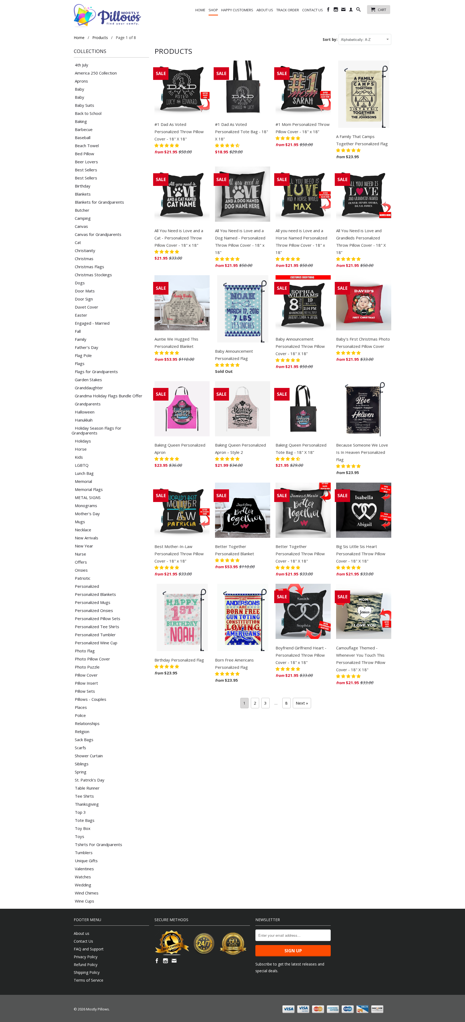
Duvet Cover (86, 307)
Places (81, 707)
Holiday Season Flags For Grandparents (96, 430)
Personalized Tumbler (95, 634)
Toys (79, 836)
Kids (79, 457)
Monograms (86, 505)
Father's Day (86, 347)
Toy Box (82, 828)
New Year (84, 546)
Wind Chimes (86, 893)
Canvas (81, 226)
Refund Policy (85, 964)
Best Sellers (86, 169)
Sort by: (331, 39)
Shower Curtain (89, 755)
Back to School (88, 113)
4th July (81, 65)
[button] (167, 145)
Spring (80, 772)
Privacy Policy (85, 956)
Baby (79, 89)
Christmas (84, 258)
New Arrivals (86, 537)
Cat (78, 242)
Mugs (80, 521)
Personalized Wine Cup (96, 642)
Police (80, 715)
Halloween (84, 412)
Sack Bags (84, 739)
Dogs (80, 282)
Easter (81, 315)
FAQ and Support (89, 949)
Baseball (82, 137)
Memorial (83, 481)
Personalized (87, 586)
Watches (83, 876)
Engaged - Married (92, 323)
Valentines (84, 868)
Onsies (81, 570)
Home (200, 10)
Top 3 (80, 812)
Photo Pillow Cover (92, 659)
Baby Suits (84, 105)
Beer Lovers (86, 161)
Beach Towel (87, 145)
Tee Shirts (84, 796)
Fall (78, 331)
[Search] (358, 10)
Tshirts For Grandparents (98, 844)
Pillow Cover (86, 675)
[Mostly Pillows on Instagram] (336, 10)
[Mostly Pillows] (107, 15)
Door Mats (85, 290)
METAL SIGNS (88, 497)
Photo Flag (85, 650)
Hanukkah (84, 420)
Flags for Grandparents (96, 371)
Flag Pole (83, 355)
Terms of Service (88, 980)
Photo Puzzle (87, 667)
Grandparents (88, 403)
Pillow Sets (85, 691)
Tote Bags (84, 820)
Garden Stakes (88, 379)
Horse (81, 449)
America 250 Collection (96, 73)
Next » (302, 703)
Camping (83, 218)
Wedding (83, 884)
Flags (79, 363)
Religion (82, 731)
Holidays (83, 441)
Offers (81, 562)
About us (264, 10)
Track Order (287, 10)
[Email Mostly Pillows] (343, 10)
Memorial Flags (89, 489)
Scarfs (80, 747)
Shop (213, 10)
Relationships (87, 723)
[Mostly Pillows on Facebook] (328, 10)
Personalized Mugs (92, 602)
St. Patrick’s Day (89, 780)
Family (80, 339)
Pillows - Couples (90, 699)
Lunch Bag (84, 473)
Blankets (83, 194)
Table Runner (87, 788)
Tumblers (84, 852)
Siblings (82, 763)
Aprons (81, 81)
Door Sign (84, 299)
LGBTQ (82, 465)
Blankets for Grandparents (99, 202)
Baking (81, 121)
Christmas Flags (89, 266)
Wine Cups (84, 901)
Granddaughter (89, 387)
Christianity (85, 250)
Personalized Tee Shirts (97, 626)
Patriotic (82, 578)
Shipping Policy (87, 972)
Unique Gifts (86, 860)
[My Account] (351, 10)
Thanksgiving (87, 804)
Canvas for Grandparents (98, 234)
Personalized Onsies (94, 610)
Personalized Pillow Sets (97, 618)
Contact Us (312, 10)
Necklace (83, 529)
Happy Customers (237, 10)
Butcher (82, 210)
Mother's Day (87, 513)
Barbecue (84, 129)
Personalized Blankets (95, 594)
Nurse (80, 554)
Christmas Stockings (93, 274)
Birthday (82, 186)
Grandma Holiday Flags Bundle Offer (108, 395)
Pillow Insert (86, 683)
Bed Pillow (84, 153)
